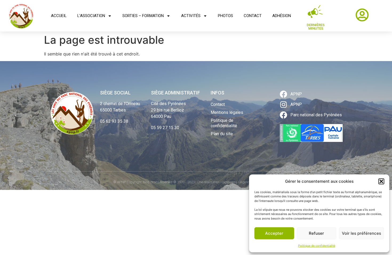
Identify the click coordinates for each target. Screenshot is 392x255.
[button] (381, 181)
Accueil (59, 15)
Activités (191, 15)
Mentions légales (227, 112)
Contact (253, 15)
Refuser (316, 233)
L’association (91, 15)
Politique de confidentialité (316, 246)
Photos (225, 15)
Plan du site (222, 133)
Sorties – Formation (143, 15)
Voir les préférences (361, 233)
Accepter (274, 233)
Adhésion (281, 15)
